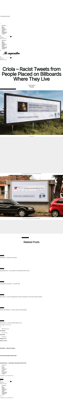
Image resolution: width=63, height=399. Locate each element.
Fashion (3, 33)
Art (2, 26)
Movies (3, 28)
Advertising (4, 25)
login (3, 324)
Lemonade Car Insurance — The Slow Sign (10, 283)
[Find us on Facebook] (0, 395)
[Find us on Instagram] (2, 395)
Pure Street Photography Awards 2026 (8, 355)
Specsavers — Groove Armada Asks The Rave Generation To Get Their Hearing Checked (21, 296)
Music (3, 31)
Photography (4, 29)
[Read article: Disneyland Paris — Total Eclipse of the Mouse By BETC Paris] (31, 263)
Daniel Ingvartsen (32, 85)
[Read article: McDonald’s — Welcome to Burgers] (31, 250)
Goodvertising (4, 31)
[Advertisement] (31, 7)
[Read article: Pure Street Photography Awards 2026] (31, 352)
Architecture (4, 32)
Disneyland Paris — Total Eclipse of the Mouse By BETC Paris (15, 270)
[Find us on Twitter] (1, 395)
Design (3, 27)
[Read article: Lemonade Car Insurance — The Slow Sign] (31, 276)
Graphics (3, 30)
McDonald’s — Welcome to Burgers (8, 257)
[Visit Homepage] (5, 16)
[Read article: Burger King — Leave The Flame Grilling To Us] (31, 315)
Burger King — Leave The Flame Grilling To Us (11, 322)
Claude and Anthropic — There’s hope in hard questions (13, 309)
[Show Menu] (0, 50)
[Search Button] (0, 35)
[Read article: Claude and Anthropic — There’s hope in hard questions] (31, 302)
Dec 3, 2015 (31, 86)
